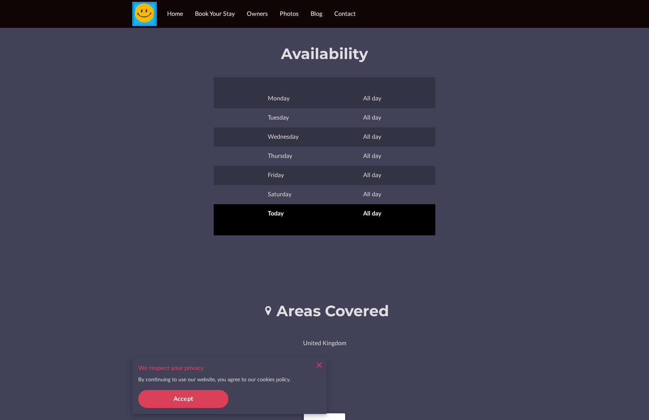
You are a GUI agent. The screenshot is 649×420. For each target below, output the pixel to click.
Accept (183, 399)
